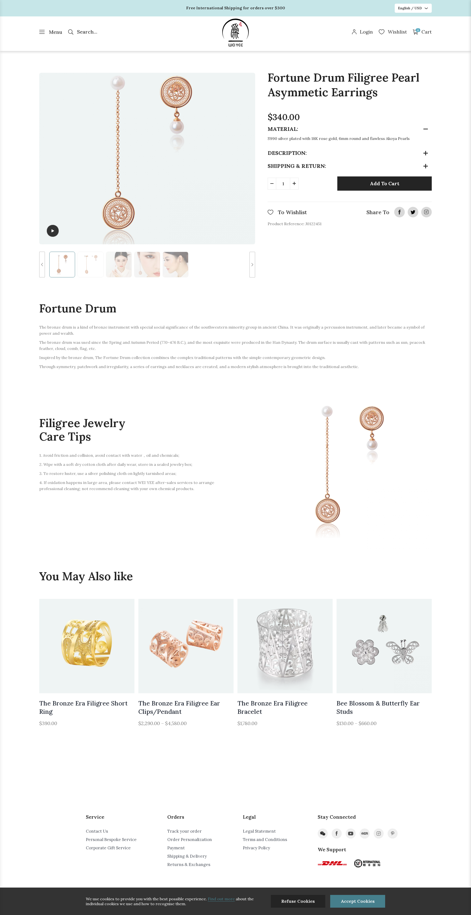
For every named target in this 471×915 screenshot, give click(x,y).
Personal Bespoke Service (111, 839)
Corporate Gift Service (108, 848)
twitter (413, 212)
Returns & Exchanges (188, 864)
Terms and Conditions (265, 839)
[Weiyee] (235, 33)
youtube (351, 833)
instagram (426, 212)
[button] (42, 264)
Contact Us (97, 831)
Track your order (184, 831)
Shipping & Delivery (187, 856)
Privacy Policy (256, 848)
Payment (176, 848)
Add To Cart (384, 183)
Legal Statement (259, 831)
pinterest (393, 833)
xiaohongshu (365, 833)
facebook (399, 212)
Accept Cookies (358, 901)
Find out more (221, 898)
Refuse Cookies (298, 901)
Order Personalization (189, 839)
